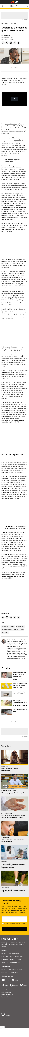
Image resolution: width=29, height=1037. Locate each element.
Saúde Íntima (4, 962)
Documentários (5, 972)
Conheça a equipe (6, 992)
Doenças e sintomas (13, 953)
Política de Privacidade (7, 994)
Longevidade (4, 959)
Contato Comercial (6, 990)
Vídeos (13, 969)
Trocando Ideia (15, 972)
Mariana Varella (5, 35)
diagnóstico (19, 562)
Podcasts (19, 969)
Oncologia (18, 959)
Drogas (12, 956)
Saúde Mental (13, 962)
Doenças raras (5, 956)
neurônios (16, 179)
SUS (19, 962)
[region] (13, 246)
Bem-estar (4, 953)
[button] (3, 42)
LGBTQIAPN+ (19, 956)
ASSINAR (14, 929)
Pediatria (12, 959)
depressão (17, 140)
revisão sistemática (11, 124)
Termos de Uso (5, 997)
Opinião (9, 969)
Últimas (3, 969)
